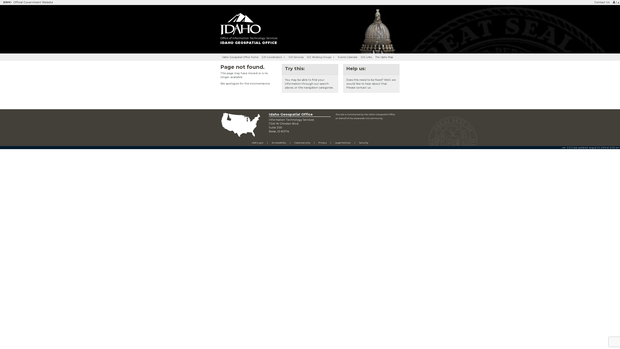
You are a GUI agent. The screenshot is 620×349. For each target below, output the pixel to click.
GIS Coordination (272, 57)
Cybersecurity (302, 142)
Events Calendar (348, 57)
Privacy (323, 142)
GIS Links (366, 57)
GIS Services (296, 57)
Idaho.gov (258, 142)
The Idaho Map (384, 57)
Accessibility (279, 142)
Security (363, 142)
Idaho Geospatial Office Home (240, 57)
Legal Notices (343, 142)
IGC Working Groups (319, 57)
